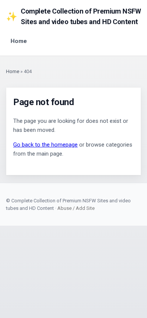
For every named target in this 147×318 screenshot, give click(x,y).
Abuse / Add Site (76, 208)
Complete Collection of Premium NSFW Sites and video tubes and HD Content (73, 16)
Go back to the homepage (45, 144)
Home (19, 41)
